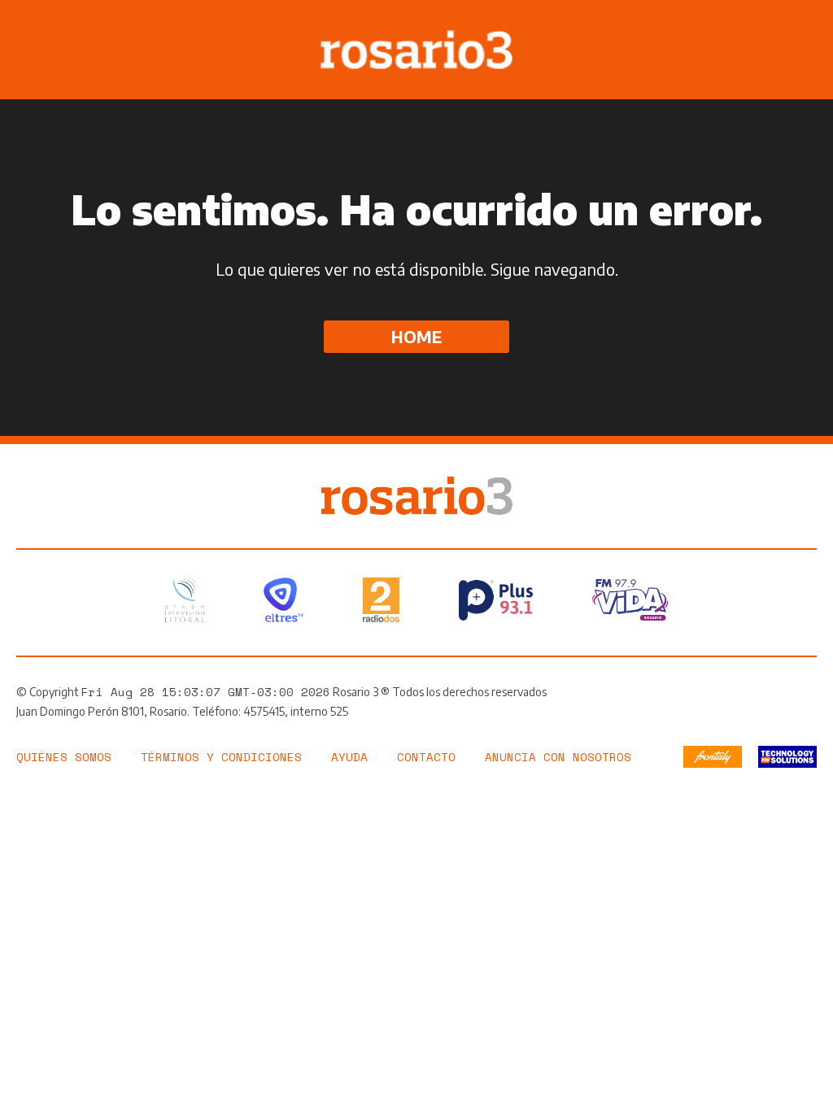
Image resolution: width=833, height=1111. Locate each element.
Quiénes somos (63, 756)
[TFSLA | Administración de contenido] (787, 757)
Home (416, 336)
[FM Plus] (496, 600)
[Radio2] (381, 599)
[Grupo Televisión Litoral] (184, 599)
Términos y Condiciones (221, 756)
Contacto (426, 756)
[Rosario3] (416, 485)
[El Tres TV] (283, 599)
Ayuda (349, 756)
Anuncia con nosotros (558, 756)
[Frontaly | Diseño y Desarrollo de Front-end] (712, 757)
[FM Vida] (630, 600)
